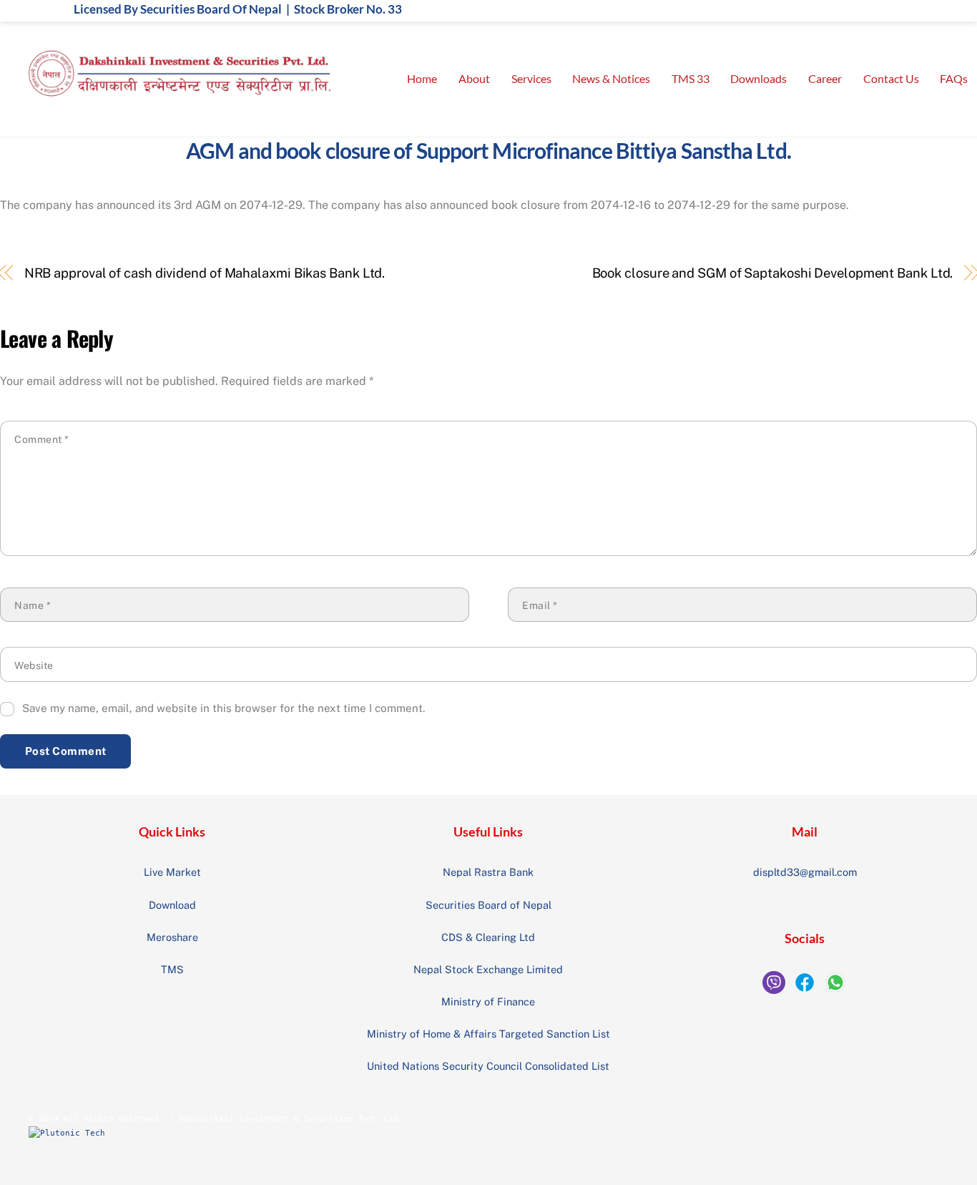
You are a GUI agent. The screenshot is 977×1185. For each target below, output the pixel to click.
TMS (172, 969)
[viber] (774, 982)
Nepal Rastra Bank (488, 872)
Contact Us (891, 78)
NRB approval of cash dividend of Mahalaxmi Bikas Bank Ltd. (205, 273)
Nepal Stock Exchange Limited (488, 969)
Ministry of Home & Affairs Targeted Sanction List (488, 1034)
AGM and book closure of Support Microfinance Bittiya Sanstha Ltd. (488, 150)
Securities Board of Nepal (488, 905)
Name (32, 605)
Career (825, 78)
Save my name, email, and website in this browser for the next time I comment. (223, 708)
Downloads (758, 78)
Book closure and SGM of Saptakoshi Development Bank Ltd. (772, 273)
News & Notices (611, 78)
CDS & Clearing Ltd (488, 937)
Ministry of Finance (488, 1001)
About (474, 78)
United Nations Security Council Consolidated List (488, 1066)
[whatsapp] (835, 982)
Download (172, 905)
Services (531, 78)
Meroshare (172, 937)
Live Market (172, 872)
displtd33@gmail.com (805, 872)
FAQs (954, 78)
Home (422, 78)
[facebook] (805, 982)
